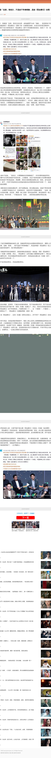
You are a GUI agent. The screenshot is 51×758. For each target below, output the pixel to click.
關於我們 (2, 752)
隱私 (13, 752)
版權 (15, 752)
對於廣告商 (18, 752)
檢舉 (5, 14)
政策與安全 (7, 752)
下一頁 (25, 517)
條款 (10, 752)
